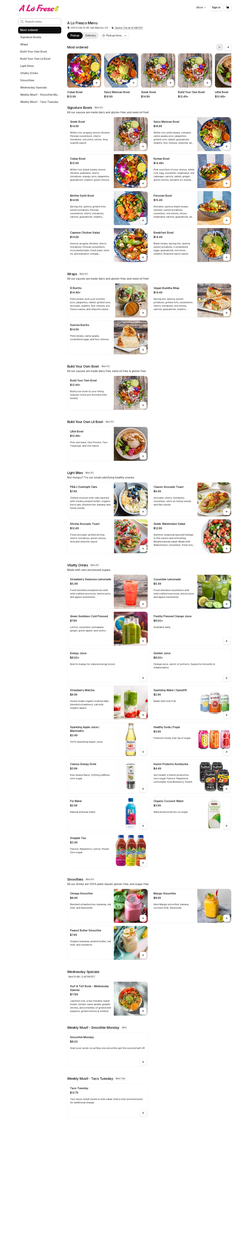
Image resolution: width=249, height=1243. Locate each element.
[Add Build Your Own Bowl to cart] (207, 83)
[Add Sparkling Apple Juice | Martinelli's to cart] (143, 752)
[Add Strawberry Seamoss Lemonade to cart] (143, 604)
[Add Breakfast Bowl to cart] (226, 257)
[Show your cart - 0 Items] (227, 7)
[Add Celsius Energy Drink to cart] (143, 789)
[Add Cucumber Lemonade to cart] (226, 604)
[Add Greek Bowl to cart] (170, 83)
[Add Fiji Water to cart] (143, 826)
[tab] (75, 35)
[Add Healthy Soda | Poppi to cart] (226, 752)
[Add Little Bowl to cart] (143, 456)
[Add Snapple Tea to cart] (143, 863)
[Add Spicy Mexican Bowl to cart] (133, 83)
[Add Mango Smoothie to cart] (226, 918)
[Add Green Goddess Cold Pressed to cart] (143, 641)
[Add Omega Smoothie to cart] (143, 918)
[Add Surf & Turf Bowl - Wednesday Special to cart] (143, 1011)
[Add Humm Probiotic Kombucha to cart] (226, 789)
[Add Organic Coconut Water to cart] (226, 826)
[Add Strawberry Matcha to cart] (143, 715)
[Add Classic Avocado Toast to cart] (226, 511)
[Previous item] (219, 47)
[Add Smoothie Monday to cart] (143, 1062)
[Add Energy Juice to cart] (143, 678)
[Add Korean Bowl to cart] (226, 183)
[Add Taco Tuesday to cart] (143, 1113)
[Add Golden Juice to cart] (226, 678)
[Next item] (228, 47)
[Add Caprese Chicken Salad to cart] (143, 257)
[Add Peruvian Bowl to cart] (226, 220)
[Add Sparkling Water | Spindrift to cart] (226, 715)
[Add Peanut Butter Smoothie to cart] (143, 955)
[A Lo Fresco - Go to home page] (39, 7)
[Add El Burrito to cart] (143, 313)
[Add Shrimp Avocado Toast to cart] (143, 548)
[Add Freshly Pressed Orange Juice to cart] (226, 641)
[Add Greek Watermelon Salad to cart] (226, 548)
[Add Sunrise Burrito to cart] (143, 350)
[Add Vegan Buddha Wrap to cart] (226, 313)
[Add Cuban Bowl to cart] (96, 83)
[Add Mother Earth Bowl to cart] (143, 220)
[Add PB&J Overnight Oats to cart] (143, 511)
